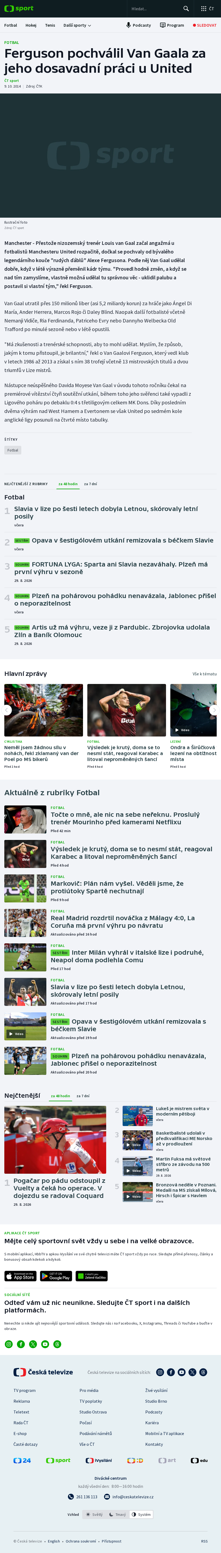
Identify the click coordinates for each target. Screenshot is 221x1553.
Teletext (21, 1412)
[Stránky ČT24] (22, 1461)
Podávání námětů (96, 1433)
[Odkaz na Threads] (57, 1344)
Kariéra (152, 1422)
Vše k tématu (205, 673)
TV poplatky (91, 1401)
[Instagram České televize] (160, 1372)
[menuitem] (10, 25)
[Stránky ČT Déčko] (135, 1461)
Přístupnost (111, 1541)
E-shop (20, 1433)
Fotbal (11, 42)
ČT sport (11, 80)
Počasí (86, 1422)
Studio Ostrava (93, 1412)
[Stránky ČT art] (167, 1461)
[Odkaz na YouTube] (45, 1344)
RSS (204, 1541)
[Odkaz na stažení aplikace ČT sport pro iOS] (20, 1276)
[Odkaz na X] (33, 1344)
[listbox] (118, 1514)
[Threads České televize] (203, 1372)
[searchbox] (155, 8)
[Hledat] (186, 8)
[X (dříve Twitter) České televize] (192, 1372)
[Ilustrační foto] (110, 155)
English (54, 1541)
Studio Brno (156, 1401)
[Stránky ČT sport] (58, 1461)
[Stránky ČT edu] (199, 1461)
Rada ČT (21, 1422)
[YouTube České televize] (181, 1372)
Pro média (89, 1390)
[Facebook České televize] (171, 1372)
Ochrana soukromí (81, 1541)
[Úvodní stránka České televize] (43, 1372)
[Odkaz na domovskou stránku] (27, 8)
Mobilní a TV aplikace (164, 1433)
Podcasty (153, 1412)
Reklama (21, 1401)
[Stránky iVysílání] (99, 1461)
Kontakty (154, 1444)
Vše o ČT (87, 1444)
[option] (94, 1514)
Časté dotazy (25, 1444)
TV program (24, 1390)
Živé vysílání (156, 1390)
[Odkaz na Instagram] (8, 1344)
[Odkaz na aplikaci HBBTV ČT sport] (91, 1276)
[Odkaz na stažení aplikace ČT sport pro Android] (56, 1276)
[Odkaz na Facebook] (20, 1344)
